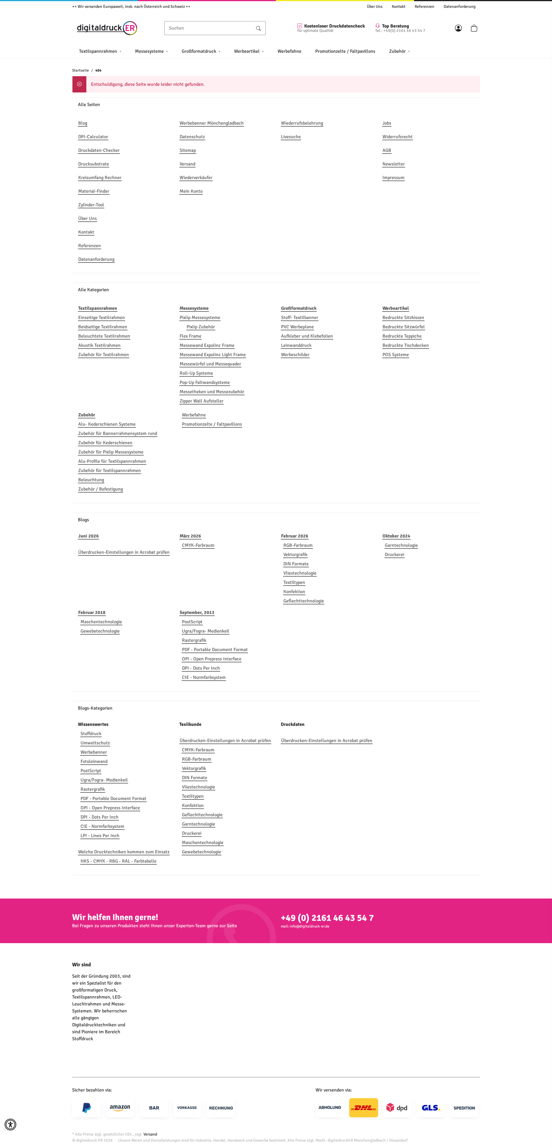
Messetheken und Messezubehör (212, 392)
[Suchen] (258, 28)
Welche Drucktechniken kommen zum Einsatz (124, 852)
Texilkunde (190, 724)
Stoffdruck (91, 734)
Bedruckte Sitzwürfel (403, 327)
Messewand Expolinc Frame (207, 345)
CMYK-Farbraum (198, 545)
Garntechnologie (401, 545)
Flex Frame (190, 336)
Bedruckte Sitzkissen (403, 317)
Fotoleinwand (94, 761)
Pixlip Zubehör (201, 327)
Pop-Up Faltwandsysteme (205, 382)
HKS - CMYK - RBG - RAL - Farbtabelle (118, 861)
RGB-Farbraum (298, 545)
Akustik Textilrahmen (99, 345)
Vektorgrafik (295, 554)
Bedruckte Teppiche (402, 336)
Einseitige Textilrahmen (101, 317)
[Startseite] (107, 28)
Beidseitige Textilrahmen (102, 327)
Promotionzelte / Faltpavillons (212, 424)
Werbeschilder (295, 355)
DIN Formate (296, 564)
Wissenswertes (93, 724)
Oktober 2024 (396, 536)
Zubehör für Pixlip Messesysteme (110, 452)
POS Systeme (395, 355)
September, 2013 (197, 612)
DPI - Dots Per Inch (201, 668)
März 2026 (190, 536)
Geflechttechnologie (303, 601)
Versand (150, 1134)
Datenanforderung (460, 6)
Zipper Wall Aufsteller (201, 401)
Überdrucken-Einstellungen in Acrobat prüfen (124, 552)
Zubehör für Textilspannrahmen (109, 470)
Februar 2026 (294, 536)
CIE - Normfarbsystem (204, 677)
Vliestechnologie (299, 573)
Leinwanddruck (296, 345)
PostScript (192, 622)
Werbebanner (94, 752)
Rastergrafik (194, 640)
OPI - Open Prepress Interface (211, 659)
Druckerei (394, 554)
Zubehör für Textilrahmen (103, 355)
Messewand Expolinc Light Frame (213, 355)
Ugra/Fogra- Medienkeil (205, 631)
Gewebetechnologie (100, 631)
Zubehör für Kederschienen (105, 443)
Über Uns (374, 6)
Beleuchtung (91, 480)
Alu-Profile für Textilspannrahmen (112, 461)
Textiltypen (294, 582)
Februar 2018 (91, 612)
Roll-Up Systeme (196, 373)
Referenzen (424, 6)
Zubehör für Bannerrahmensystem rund (117, 433)
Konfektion (294, 592)
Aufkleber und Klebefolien (307, 336)
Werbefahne (194, 415)
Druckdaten (293, 724)
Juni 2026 (88, 536)
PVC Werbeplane (297, 327)
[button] (458, 28)
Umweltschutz (95, 743)
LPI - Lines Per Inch (100, 836)
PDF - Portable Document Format (215, 650)
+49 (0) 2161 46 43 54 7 (327, 917)
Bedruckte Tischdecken (405, 345)
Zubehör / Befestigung (100, 489)
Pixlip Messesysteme (200, 317)
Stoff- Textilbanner (299, 317)
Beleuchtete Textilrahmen (104, 336)
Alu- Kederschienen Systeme (107, 424)
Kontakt (398, 6)
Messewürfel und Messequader (210, 364)
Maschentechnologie (101, 622)
